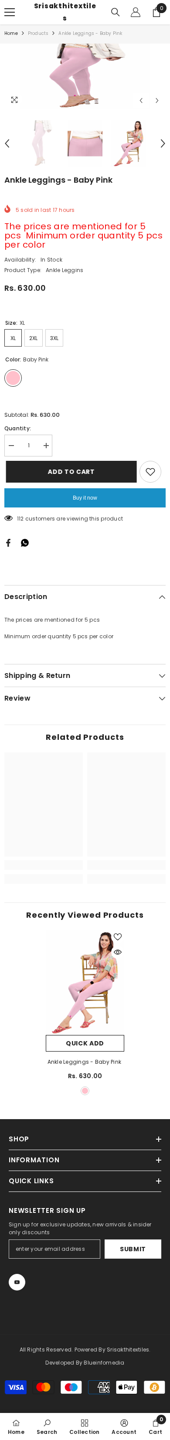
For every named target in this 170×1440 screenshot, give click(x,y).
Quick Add (85, 1043)
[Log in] (135, 12)
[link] (43, 865)
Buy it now (85, 498)
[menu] (9, 12)
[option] (85, 76)
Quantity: (17, 428)
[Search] (115, 12)
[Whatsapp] (25, 542)
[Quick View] (117, 952)
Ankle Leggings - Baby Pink (85, 1062)
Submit (133, 1249)
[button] (141, 100)
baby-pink (85, 1090)
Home (11, 33)
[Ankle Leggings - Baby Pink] (85, 982)
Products (38, 33)
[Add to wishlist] (150, 472)
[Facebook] (8, 542)
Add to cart (69, 471)
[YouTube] (17, 1282)
